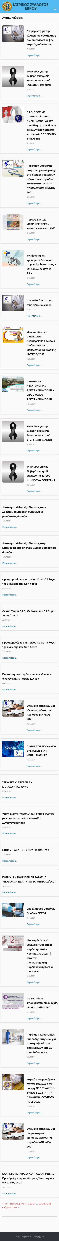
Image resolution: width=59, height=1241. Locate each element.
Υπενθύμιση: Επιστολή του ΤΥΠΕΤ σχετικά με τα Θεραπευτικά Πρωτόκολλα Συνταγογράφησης (28, 818)
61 (50, 1203)
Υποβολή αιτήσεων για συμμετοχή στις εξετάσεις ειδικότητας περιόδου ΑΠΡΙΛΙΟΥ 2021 (41, 1137)
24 (43, 1203)
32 (46, 1203)
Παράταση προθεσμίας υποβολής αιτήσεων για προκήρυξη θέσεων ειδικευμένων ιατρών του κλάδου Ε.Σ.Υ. (41, 1043)
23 (40, 1203)
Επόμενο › (7, 1207)
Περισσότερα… (34, 55)
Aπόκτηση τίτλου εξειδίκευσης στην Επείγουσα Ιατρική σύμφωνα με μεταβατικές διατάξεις (29, 548)
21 (34, 1203)
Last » (16, 1207)
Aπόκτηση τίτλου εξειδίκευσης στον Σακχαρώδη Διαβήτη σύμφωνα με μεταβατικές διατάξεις (24, 512)
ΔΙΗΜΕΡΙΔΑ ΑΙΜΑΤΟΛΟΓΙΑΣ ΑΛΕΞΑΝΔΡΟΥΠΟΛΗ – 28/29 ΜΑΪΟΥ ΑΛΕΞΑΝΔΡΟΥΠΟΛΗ (40, 390)
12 (27, 1203)
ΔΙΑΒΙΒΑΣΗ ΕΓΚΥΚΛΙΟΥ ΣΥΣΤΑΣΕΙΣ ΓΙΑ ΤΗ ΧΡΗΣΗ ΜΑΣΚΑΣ (41, 751)
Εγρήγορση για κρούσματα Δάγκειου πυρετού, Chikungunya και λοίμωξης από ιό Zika (41, 264)
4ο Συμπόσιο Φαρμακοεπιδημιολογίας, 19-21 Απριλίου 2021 (42, 1003)
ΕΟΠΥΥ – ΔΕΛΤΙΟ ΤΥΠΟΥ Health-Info (25, 850)
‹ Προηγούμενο (16, 1203)
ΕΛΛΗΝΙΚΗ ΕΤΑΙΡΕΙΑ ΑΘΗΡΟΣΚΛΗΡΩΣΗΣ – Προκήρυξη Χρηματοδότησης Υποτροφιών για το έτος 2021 (29, 1178)
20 (31, 1203)
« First (5, 1203)
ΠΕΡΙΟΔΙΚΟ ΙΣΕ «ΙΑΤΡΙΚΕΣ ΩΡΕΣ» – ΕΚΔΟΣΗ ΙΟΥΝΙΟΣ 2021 (41, 224)
